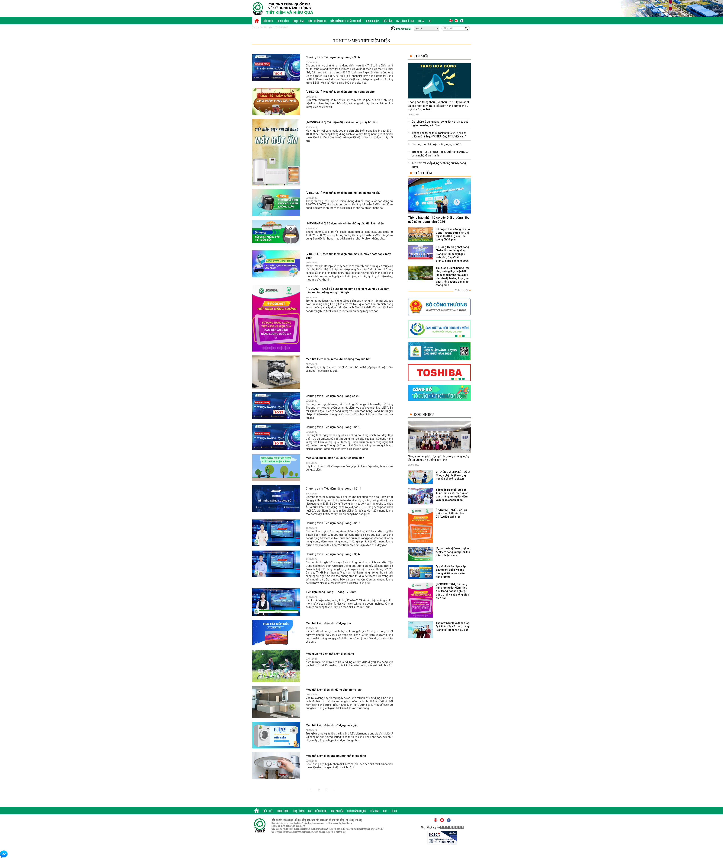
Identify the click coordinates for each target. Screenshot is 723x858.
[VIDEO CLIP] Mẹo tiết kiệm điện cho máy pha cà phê (340, 91)
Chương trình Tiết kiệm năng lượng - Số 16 (436, 144)
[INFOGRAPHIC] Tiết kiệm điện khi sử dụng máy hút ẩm (341, 122)
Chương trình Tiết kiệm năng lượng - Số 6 (333, 57)
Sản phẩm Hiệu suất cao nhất (346, 21)
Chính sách (283, 21)
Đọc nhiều (424, 414)
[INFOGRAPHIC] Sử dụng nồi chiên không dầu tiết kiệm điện (345, 223)
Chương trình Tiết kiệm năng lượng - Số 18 (334, 427)
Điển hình (388, 21)
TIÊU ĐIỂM (423, 173)
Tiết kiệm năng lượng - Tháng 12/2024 (331, 592)
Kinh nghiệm (372, 21)
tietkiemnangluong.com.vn (293, 831)
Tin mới (421, 56)
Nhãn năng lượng (356, 811)
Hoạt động (298, 21)
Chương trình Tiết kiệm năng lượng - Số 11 (334, 488)
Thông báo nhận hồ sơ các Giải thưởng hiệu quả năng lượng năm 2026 (438, 219)
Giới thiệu (268, 21)
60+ (430, 21)
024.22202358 (403, 29)
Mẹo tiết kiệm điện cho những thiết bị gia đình (336, 755)
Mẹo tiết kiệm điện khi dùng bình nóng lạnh (334, 689)
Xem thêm (463, 290)
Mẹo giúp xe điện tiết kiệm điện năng (330, 653)
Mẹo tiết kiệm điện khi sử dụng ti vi (328, 623)
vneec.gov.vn (310, 831)
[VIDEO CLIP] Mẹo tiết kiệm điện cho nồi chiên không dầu (343, 192)
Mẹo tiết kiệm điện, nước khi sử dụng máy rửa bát (338, 359)
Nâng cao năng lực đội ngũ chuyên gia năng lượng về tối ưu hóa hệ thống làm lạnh (439, 458)
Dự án (421, 21)
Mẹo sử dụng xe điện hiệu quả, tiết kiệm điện (335, 458)
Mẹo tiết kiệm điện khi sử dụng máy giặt (332, 725)
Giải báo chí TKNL (405, 21)
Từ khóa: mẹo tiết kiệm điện (361, 40)
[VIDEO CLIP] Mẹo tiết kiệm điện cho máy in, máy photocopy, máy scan (348, 255)
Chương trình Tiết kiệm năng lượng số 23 (332, 396)
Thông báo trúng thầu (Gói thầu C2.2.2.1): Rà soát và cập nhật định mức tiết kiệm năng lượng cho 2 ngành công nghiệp (438, 105)
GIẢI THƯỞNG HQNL (317, 21)
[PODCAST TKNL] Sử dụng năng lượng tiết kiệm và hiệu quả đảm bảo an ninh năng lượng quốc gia (347, 290)
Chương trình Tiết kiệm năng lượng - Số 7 (333, 523)
